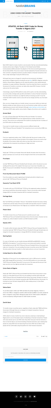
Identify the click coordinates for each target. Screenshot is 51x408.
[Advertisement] (25, 375)
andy (6, 336)
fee (30, 80)
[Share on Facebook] (41, 336)
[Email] (46, 336)
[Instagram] (25, 396)
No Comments (30, 31)
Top (26, 405)
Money (26, 23)
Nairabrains (34, 401)
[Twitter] (21, 396)
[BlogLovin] (34, 396)
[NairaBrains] (25, 5)
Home (19, 16)
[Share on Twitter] (43, 336)
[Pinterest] (30, 396)
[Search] (47, 1)
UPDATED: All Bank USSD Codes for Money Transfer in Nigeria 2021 (25, 27)
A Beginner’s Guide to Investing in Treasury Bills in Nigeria (25, 1)
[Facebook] (16, 396)
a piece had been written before (37, 107)
